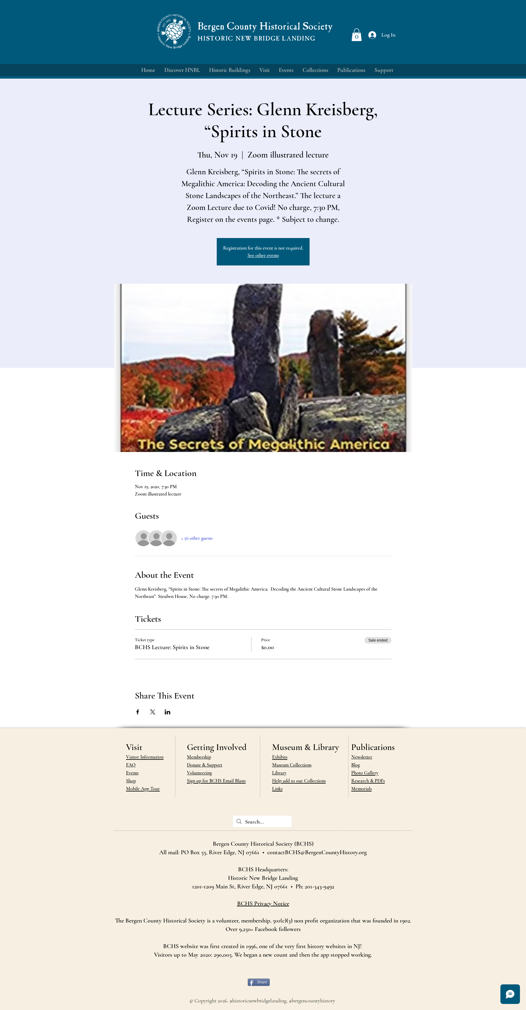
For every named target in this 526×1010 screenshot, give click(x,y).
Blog (355, 765)
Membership (199, 757)
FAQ (130, 765)
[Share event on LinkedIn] (167, 711)
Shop (131, 781)
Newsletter (361, 757)
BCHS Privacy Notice (263, 903)
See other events (263, 255)
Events (132, 773)
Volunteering (199, 773)
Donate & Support (204, 765)
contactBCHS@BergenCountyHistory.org (317, 852)
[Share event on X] (153, 711)
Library (279, 773)
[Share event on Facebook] (138, 711)
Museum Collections (291, 765)
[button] (356, 34)
